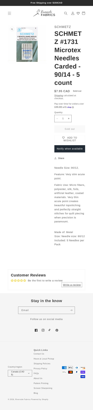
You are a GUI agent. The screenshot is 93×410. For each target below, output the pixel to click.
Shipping (58, 95)
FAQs (36, 373)
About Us (38, 378)
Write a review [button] (72, 284)
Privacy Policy (40, 369)
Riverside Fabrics (22, 399)
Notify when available (70, 148)
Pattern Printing (41, 383)
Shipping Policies (42, 364)
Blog (36, 393)
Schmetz (62, 27)
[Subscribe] (71, 310)
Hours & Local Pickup (44, 359)
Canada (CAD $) (17, 373)
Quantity (58, 112)
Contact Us (39, 354)
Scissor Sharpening (43, 388)
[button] (9, 13)
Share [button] (61, 158)
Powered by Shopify (39, 399)
